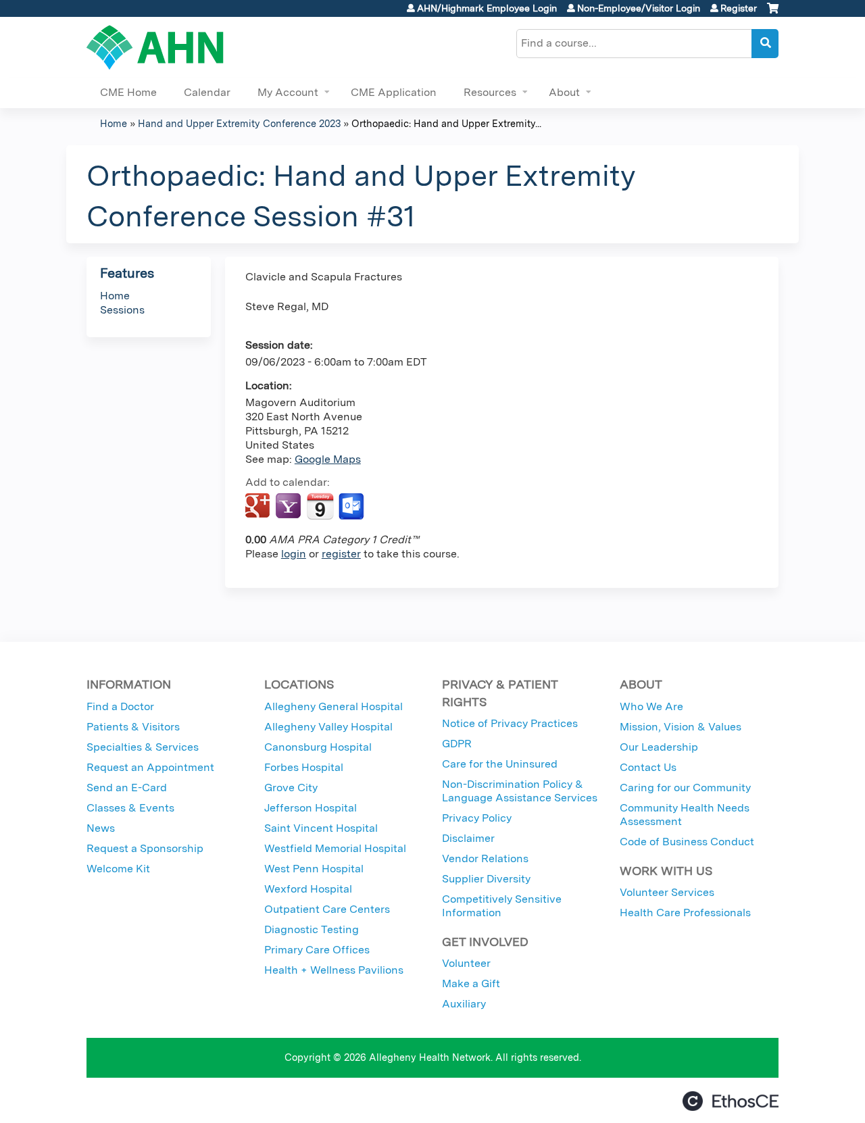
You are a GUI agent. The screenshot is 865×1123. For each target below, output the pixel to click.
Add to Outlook (352, 506)
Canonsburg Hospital (318, 747)
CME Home (128, 92)
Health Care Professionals (685, 912)
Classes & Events (130, 807)
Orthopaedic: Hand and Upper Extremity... (446, 123)
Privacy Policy (477, 818)
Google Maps (328, 459)
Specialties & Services (142, 747)
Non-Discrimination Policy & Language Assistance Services (519, 791)
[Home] (155, 47)
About (564, 92)
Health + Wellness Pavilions (333, 970)
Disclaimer (468, 838)
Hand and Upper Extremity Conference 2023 (239, 123)
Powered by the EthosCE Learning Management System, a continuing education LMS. (730, 1101)
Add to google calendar (259, 506)
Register (738, 8)
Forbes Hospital (303, 767)
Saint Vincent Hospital (321, 828)
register (341, 553)
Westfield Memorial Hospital (335, 848)
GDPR (457, 743)
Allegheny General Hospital (333, 706)
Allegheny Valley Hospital (328, 726)
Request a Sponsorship (144, 848)
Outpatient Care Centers (327, 909)
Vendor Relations (485, 858)
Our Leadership (659, 747)
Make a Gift (471, 983)
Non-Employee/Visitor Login (638, 8)
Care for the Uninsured (500, 763)
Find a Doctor (120, 706)
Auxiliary (464, 1003)
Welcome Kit (118, 868)
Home (113, 123)
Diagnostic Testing (311, 929)
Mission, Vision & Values (680, 726)
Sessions (122, 309)
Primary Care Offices (317, 949)
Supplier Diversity (486, 878)
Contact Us (648, 767)
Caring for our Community (685, 787)
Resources (490, 92)
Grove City (291, 787)
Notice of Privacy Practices (510, 723)
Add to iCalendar (320, 506)
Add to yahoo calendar (289, 506)
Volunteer (466, 963)
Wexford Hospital (308, 888)
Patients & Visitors (133, 726)
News (100, 828)
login (293, 553)
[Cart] (772, 13)
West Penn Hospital (314, 868)
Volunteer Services (667, 892)
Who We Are (651, 706)
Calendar (207, 92)
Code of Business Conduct (687, 841)
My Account (287, 92)
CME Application (394, 92)
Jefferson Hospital (310, 807)
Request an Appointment (150, 767)
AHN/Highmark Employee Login (487, 8)
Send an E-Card (126, 787)
